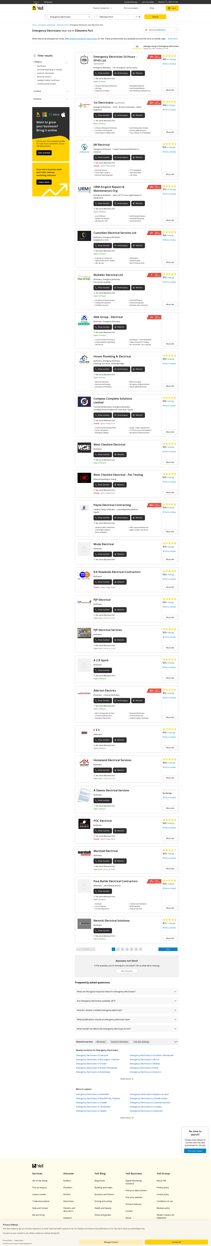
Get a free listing (147, 2)
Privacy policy (163, 1187)
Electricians (68, 1201)
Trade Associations (41, 1201)
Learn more (44, 182)
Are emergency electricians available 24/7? (96, 1001)
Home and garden (103, 1215)
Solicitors (67, 1218)
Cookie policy (163, 1194)
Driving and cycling (103, 1201)
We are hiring (38, 1215)
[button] (89, 17)
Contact (129, 1211)
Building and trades (103, 1187)
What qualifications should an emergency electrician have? (103, 1019)
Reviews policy (163, 1208)
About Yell (161, 1180)
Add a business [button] (127, 971)
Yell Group (163, 1173)
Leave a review (39, 1194)
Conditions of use (165, 1201)
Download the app (130, 2)
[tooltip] (139, 17)
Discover (68, 1173)
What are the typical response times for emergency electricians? (106, 991)
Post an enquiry (39, 1187)
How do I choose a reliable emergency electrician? (99, 1010)
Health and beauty (103, 1208)
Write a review (169, 63)
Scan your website (134, 1197)
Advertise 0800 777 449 (168, 2)
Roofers (67, 1194)
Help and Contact (40, 1208)
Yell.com (36, 2)
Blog (152, 8)
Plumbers (67, 1187)
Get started (44, 152)
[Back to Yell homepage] (38, 8)
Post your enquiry (131, 8)
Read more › (173, 38)
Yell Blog (100, 1173)
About (128, 1218)
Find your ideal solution (136, 1190)
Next (168, 949)
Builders (67, 1180)
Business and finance (104, 1194)
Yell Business (48, 2)
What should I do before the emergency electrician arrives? (104, 1028)
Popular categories (101, 8)
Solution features (134, 1204)
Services (37, 1173)
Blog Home (100, 1180)
